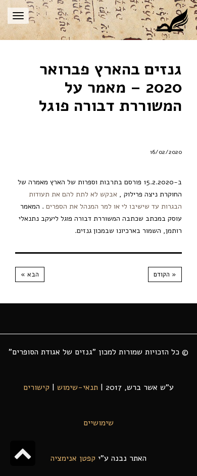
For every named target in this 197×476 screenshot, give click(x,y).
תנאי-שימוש (77, 387)
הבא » (30, 274)
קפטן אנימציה (73, 458)
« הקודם (165, 274)
